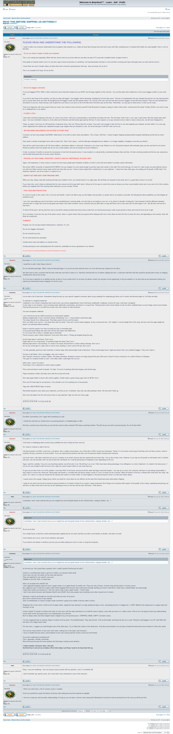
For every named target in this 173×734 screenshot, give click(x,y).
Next (168, 27)
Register (13, 9)
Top (5, 256)
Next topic (166, 31)
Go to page (159, 27)
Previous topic (158, 31)
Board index (7, 18)
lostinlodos (13, 23)
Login (6, 9)
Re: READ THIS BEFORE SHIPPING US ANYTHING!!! (45, 260)
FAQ (168, 9)
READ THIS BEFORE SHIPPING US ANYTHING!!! (30, 21)
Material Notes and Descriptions (21, 18)
